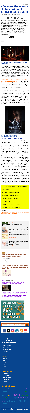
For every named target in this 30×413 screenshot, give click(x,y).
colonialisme (14, 389)
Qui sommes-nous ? (7, 345)
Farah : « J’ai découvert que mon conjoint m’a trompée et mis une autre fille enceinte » (13, 282)
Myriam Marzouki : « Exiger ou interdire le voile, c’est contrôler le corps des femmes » (15, 212)
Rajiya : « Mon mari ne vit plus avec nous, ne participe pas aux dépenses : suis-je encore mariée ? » (14, 295)
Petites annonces (6, 375)
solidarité (4, 404)
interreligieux (17, 392)
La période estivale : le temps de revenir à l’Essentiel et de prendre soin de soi (12, 225)
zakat (9, 404)
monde (16, 394)
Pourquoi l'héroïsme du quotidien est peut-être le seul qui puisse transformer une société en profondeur (18, 243)
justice (3, 395)
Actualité (5, 358)
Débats (4, 362)
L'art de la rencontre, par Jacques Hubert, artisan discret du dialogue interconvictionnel (14, 255)
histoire (10, 392)
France (4, 392)
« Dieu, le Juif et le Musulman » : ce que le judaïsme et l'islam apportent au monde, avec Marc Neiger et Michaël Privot (15, 267)
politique (14, 397)
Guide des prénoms (7, 377)
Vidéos (4, 366)
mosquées (25, 395)
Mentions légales (7, 351)
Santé (4, 364)
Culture (4, 360)
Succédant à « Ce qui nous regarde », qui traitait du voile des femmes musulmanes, (15, 80)
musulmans (6, 398)
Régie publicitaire (7, 349)
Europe (26, 389)
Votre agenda (5, 373)
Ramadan (5, 381)
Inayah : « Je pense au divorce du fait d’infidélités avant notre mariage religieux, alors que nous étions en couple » (14, 293)
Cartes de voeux (6, 379)
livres (9, 395)
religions (11, 401)
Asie (3, 389)
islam (25, 391)
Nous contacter (6, 347)
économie (20, 389)
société (23, 401)
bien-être (7, 389)
